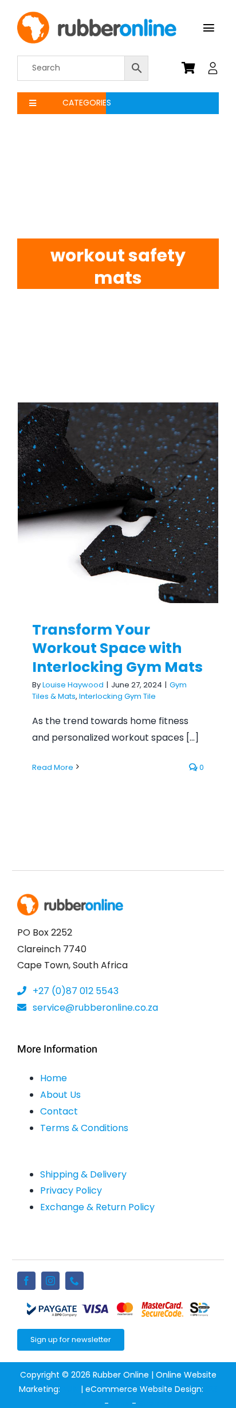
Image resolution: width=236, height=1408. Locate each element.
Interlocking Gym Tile (117, 696)
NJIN (70, 1389)
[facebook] (26, 1281)
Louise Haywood (73, 684)
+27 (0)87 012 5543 (74, 991)
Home (53, 1078)
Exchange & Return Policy (97, 1207)
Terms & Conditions (84, 1128)
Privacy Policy (71, 1190)
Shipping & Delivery (83, 1174)
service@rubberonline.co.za (94, 1007)
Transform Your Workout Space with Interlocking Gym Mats (118, 475)
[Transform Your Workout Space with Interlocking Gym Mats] (118, 502)
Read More (52, 767)
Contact (59, 1111)
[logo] (96, 15)
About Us (60, 1094)
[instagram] (50, 1281)
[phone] (74, 1281)
